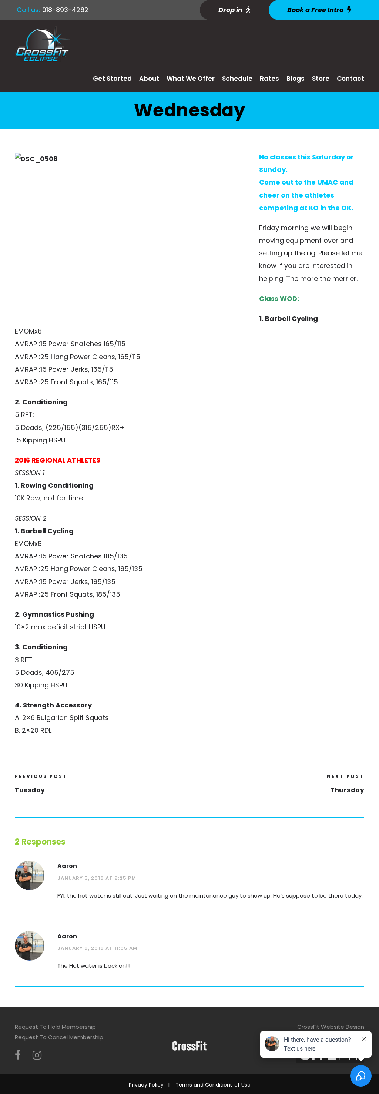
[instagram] (37, 1055)
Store (320, 78)
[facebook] (18, 1055)
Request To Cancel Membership (59, 1037)
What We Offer (191, 78)
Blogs (295, 78)
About (149, 78)
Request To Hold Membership (55, 1027)
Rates (269, 78)
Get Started (112, 78)
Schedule (237, 78)
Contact (350, 78)
